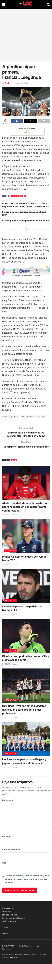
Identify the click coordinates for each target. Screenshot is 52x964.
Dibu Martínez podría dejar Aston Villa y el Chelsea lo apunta (25, 658)
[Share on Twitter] (30, 121)
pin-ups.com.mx (9, 914)
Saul (7, 83)
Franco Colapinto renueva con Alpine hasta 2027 (24, 213)
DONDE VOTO (8, 946)
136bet (5, 927)
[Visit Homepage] (26, 4)
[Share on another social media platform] (44, 121)
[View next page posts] (28, 229)
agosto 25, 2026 (10, 767)
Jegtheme (14, 957)
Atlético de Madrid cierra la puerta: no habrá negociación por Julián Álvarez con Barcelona (25, 205)
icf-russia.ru (7, 908)
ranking (41, 416)
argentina (13, 416)
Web (4, 862)
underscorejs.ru (9, 921)
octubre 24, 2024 (21, 83)
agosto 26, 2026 (10, 664)
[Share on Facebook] (17, 121)
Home (36, 946)
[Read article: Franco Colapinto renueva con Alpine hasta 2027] (26, 536)
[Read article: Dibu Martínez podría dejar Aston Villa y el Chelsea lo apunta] (26, 636)
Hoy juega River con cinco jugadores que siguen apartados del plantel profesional (24, 709)
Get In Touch (24, 946)
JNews (11, 954)
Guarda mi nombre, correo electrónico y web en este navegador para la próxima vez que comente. (27, 878)
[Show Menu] (3, 4)
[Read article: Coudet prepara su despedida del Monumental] (26, 586)
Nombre (7, 836)
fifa (22, 416)
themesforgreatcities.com (13, 918)
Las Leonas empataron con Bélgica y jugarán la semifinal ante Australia (24, 761)
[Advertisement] (26, 35)
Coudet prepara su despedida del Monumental (25, 220)
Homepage (6, 949)
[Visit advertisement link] (26, 131)
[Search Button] (48, 4)
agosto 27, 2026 (10, 515)
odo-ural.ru (7, 911)
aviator (5, 933)
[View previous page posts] (23, 229)
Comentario (9, 800)
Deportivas (10, 497)
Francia (30, 416)
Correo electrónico (12, 849)
